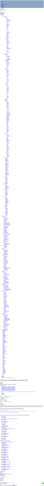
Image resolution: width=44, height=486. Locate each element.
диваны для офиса (8, 130)
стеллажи (5, 258)
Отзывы (2, 7)
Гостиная (3, 248)
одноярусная (5, 230)
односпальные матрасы (7, 198)
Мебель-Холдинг (5, 357)
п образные (8, 104)
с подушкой (8, 142)
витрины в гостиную (6, 256)
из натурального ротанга (7, 324)
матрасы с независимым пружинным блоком (6, 202)
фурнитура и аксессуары (7, 310)
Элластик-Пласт (4, 363)
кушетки (8, 106)
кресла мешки (7, 144)
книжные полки (6, 259)
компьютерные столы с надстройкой (7, 172)
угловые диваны (6, 254)
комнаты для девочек (6, 223)
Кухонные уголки (6, 189)
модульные (8, 26)
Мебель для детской (5, 216)
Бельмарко (4, 339)
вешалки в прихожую (6, 287)
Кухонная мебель (5, 291)
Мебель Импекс (4, 341)
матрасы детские (6, 204)
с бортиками (8, 87)
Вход (2, 1)
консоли (5, 265)
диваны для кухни (8, 128)
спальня (7, 33)
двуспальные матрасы (6, 199)
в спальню (8, 49)
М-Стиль (4, 356)
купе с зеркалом (8, 43)
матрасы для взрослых (6, 205)
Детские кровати (6, 84)
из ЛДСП (6, 168)
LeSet (3, 374)
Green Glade (4, 370)
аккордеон (8, 118)
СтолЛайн (4, 372)
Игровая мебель (6, 217)
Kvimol (3, 367)
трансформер (8, 62)
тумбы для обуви (6, 290)
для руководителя (8, 135)
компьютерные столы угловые (7, 173)
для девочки (8, 83)
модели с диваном (8, 70)
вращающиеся (8, 140)
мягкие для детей (8, 105)
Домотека (4, 348)
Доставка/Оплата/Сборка (4, 4)
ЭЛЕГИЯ (4, 334)
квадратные (6, 183)
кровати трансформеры (6, 233)
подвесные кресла (8, 141)
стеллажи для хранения (6, 209)
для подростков (8, 79)
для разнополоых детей (6, 239)
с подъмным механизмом (7, 274)
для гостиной (8, 129)
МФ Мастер (4, 352)
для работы (7, 137)
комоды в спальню (6, 278)
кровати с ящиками (8, 88)
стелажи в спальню (6, 213)
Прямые (5, 294)
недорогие (8, 64)
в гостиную (8, 51)
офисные (8, 139)
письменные (5, 246)
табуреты (5, 309)
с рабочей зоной (8, 73)
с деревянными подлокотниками (8, 112)
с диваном (8, 63)
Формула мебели (5, 351)
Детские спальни (6, 218)
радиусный (8, 24)
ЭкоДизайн (4, 365)
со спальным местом (6, 191)
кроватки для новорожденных (7, 234)
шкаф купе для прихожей (7, 288)
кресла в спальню (6, 282)
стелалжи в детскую (6, 215)
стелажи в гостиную (6, 212)
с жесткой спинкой (6, 178)
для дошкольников (6, 235)
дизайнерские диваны (8, 115)
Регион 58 (4, 331)
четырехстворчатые (9, 48)
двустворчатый (8, 20)
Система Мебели (5, 346)
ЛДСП (6, 195)
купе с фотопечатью (8, 46)
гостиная (8, 34)
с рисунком (8, 30)
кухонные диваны (6, 305)
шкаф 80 (8, 37)
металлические (8, 156)
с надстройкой (5, 247)
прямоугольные (7, 166)
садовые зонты (5, 320)
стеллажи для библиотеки (6, 211)
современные (5, 302)
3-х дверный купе (8, 22)
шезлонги (5, 316)
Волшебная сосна (5, 360)
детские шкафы (7, 25)
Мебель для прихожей (5, 284)
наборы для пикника (6, 329)
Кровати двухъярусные (6, 60)
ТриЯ (3, 359)
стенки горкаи (5, 250)
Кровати (5, 53)
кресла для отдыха (6, 260)
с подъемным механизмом (8, 58)
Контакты (3, 6)
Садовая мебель (3, 313)
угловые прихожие (6, 286)
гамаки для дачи (6, 315)
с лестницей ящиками (8, 74)
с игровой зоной (8, 71)
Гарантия (3, 5)
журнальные (5, 267)
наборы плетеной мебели (7, 319)
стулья (5, 270)
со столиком (8, 109)
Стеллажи (5, 206)
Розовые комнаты (6, 226)
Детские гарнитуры (6, 219)
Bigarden (4, 366)
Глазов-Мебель (4, 371)
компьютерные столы (6, 283)
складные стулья (6, 180)
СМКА (3, 361)
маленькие (6, 193)
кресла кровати (7, 145)
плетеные (8, 143)
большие (8, 38)
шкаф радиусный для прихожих (7, 289)
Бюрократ (4, 342)
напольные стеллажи (6, 208)
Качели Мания (4, 335)
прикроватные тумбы (6, 279)
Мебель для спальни (5, 271)
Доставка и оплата (2, 471)
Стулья (5, 176)
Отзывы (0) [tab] (3, 394)
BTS (3, 354)
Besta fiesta (4, 369)
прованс (5, 303)
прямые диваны (6, 253)
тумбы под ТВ (5, 263)
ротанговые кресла (8, 149)
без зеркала (7, 28)
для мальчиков (8, 97)
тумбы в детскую (6, 244)
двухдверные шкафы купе (8, 41)
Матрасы (5, 196)
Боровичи (4, 355)
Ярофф (3, 373)
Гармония (4, 340)
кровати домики (7, 85)
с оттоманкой (8, 108)
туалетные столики (6, 165)
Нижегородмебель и (5, 353)
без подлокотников (8, 113)
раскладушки (5, 317)
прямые (7, 102)
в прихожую (8, 52)
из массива (7, 67)
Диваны (6, 100)
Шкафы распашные (6, 17)
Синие (5, 228)
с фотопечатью (8, 31)
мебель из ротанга (6, 322)
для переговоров (6, 162)
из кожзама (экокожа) (8, 155)
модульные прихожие (6, 285)
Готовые (5, 292)
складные (6, 160)
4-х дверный (8, 23)
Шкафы (5, 16)
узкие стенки (5, 252)
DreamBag (4, 364)
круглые (6, 167)
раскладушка (8, 119)
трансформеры (8, 59)
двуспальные (8, 56)
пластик (5, 299)
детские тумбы (7, 187)
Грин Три (4, 333)
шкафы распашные (6, 277)
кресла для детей (6, 241)
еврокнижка (8, 117)
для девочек (7, 98)
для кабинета (5, 257)
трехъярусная (5, 231)
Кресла (6, 133)
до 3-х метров (5, 296)
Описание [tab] (3, 392)
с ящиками (8, 110)
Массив (5, 300)
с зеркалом (8, 29)
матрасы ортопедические (7, 200)
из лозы (7, 153)
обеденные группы (6, 159)
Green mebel (4, 349)
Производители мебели (5, 330)
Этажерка (4, 358)
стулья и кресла (6, 328)
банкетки (5, 264)
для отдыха (7, 147)
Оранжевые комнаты (6, 227)
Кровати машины (6, 99)
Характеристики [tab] (3, 393)
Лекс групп (4, 345)
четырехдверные (8, 42)
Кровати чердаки (6, 69)
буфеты (5, 308)
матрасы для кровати (6, 275)
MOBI (3, 347)
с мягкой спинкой (6, 177)
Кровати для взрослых (6, 54)
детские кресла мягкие (7, 138)
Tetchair (3, 362)
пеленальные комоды (6, 185)
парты (4, 221)
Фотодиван (4, 336)
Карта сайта (1, 478)
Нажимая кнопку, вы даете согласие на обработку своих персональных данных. (9, 485)
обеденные (6, 158)
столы (4, 312)
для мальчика (8, 81)
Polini (3, 338)
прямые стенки (5, 251)
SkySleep (4, 344)
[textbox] (3, 10)
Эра (3, 332)
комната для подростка (6, 224)
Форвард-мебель (4, 337)
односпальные (5, 273)
